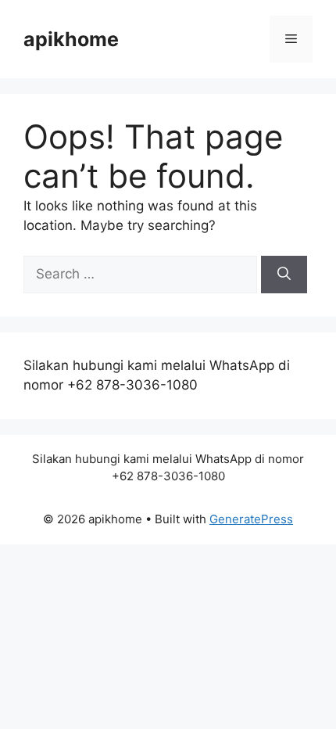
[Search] (284, 274)
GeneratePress (251, 519)
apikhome (71, 39)
